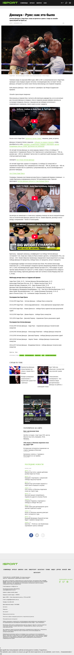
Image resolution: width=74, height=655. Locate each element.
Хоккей (64, 569)
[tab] (31, 535)
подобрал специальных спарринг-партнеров (38, 144)
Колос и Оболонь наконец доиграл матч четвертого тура (36, 513)
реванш (22, 355)
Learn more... (56, 652)
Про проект (5, 611)
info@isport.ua (14, 586)
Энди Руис (37, 355)
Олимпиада (24, 3)
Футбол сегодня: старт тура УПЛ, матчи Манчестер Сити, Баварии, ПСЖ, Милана (36, 437)
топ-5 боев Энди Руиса (17, 173)
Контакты (5, 607)
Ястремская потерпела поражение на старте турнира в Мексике (36, 449)
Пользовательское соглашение (10, 619)
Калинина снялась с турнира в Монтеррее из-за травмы (33, 455)
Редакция (5, 609)
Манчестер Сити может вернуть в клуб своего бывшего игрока (36, 484)
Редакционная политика (8, 614)
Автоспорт (37, 572)
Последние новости (34, 464)
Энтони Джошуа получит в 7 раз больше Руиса (33, 181)
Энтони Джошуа (29, 355)
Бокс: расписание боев (31, 431)
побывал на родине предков (44, 142)
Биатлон (39, 3)
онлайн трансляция (51, 355)
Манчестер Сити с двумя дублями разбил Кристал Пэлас (36, 473)
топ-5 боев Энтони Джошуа (25, 160)
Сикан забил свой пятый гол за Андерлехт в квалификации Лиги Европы (36, 419)
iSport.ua (11, 352)
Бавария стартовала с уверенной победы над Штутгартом (36, 479)
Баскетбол (41, 569)
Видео (28, 397)
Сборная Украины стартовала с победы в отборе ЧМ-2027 (35, 502)
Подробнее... (43, 650)
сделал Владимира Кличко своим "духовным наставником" (34, 145)
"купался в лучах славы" (33, 138)
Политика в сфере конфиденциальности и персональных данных (18, 616)
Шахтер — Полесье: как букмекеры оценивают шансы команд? (36, 525)
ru (62, 3)
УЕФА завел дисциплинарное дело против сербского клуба (36, 507)
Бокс (45, 3)
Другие (58, 569)
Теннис (48, 569)
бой (43, 355)
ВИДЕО (53, 569)
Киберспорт (32, 569)
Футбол (32, 3)
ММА (69, 569)
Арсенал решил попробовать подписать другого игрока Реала (36, 496)
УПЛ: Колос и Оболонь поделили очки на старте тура (36, 443)
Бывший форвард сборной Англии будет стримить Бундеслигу (36, 519)
